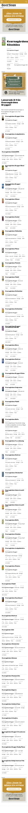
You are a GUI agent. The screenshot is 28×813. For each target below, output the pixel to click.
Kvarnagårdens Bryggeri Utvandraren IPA (13, 732)
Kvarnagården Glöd (8, 630)
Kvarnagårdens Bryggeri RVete (14, 373)
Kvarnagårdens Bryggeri (13, 50)
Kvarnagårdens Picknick (12, 263)
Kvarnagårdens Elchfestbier (13, 291)
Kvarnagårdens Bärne (12, 345)
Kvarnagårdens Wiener (12, 199)
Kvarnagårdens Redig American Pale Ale (13, 761)
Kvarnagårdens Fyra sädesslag (14, 441)
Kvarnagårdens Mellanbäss (13, 231)
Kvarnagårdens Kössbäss (13, 534)
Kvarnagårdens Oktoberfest (14, 472)
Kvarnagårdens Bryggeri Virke (14, 116)
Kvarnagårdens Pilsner (12, 249)
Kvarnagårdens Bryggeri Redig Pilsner (13, 747)
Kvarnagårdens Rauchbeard (13, 598)
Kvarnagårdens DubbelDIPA (10, 152)
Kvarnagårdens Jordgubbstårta (15, 134)
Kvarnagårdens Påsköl (12, 277)
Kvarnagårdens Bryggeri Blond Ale (14, 166)
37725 (8, 65)
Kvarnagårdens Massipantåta (11, 676)
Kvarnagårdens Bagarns (9, 690)
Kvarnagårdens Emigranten (13, 387)
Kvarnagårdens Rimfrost (12, 359)
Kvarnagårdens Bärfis (12, 419)
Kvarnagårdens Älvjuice (12, 566)
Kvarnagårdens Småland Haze (11, 704)
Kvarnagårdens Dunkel (12, 217)
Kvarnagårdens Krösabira (10, 718)
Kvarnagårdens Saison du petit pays (14, 490)
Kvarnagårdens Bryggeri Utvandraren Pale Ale (12, 326)
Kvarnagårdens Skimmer (9, 658)
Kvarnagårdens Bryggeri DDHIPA (12, 184)
